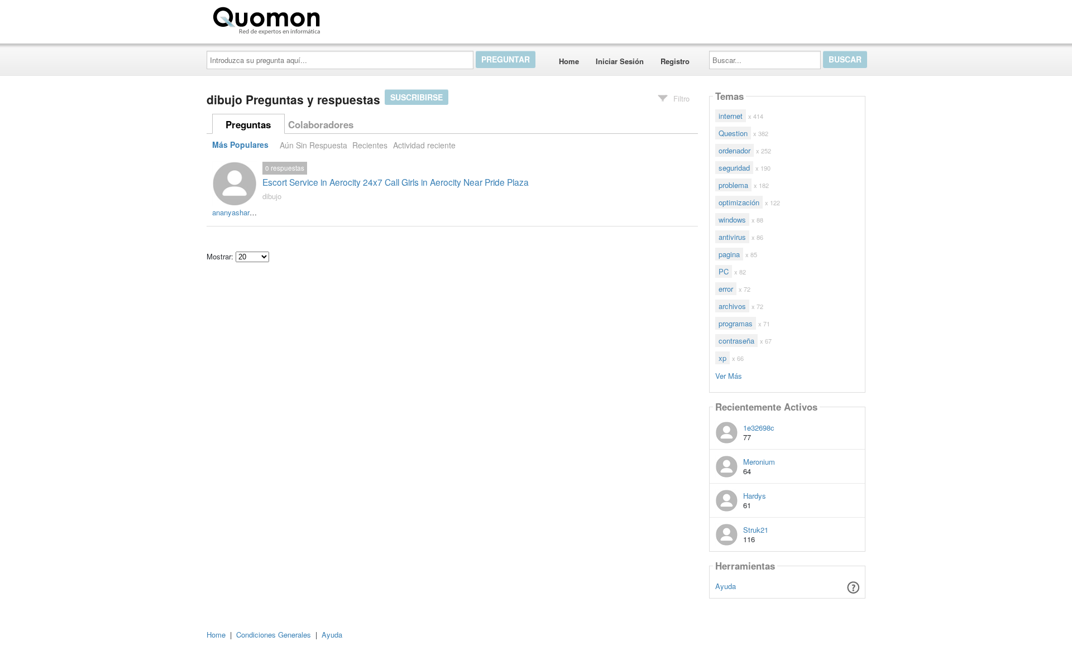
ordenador (734, 150)
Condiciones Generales (273, 634)
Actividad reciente (424, 145)
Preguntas (248, 124)
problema (733, 185)
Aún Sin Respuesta (313, 145)
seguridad (734, 167)
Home (569, 61)
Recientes (369, 145)
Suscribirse (416, 97)
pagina (729, 254)
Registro (675, 61)
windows (732, 219)
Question (733, 133)
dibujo (271, 196)
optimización (739, 202)
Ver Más (728, 375)
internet (731, 115)
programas (736, 323)
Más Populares (240, 145)
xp (722, 358)
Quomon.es (360, 18)
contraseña (736, 340)
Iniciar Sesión (620, 61)
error (726, 288)
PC (724, 271)
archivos (732, 306)
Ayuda (725, 586)
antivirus (732, 237)
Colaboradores (320, 124)
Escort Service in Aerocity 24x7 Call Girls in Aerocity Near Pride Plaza (395, 182)
